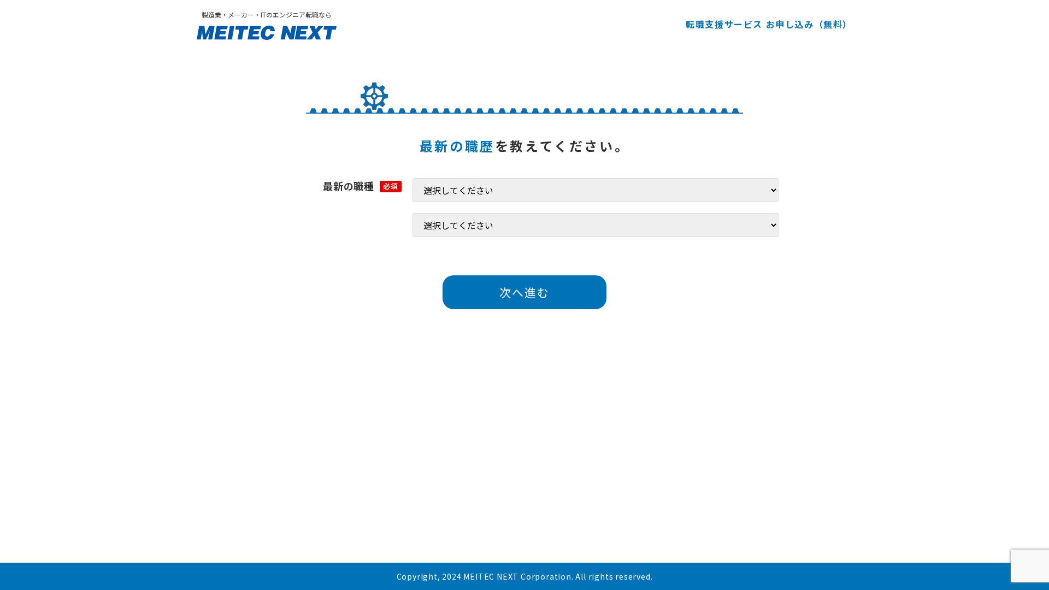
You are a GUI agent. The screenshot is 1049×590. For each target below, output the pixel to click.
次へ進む (524, 292)
